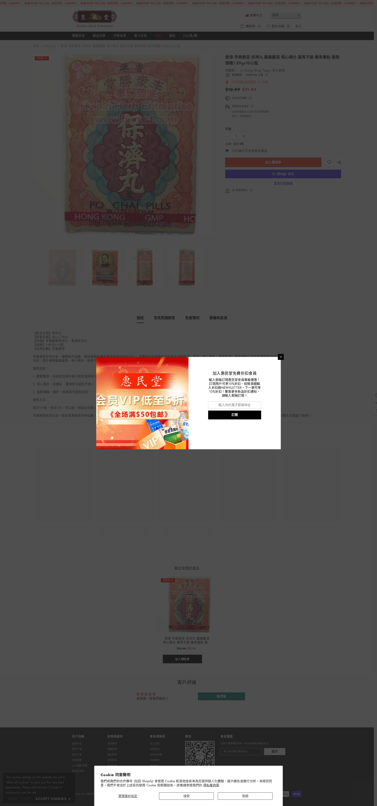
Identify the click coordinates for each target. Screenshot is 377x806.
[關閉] (281, 357)
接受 (186, 796)
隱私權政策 (211, 785)
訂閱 (235, 415)
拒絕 (245, 796)
